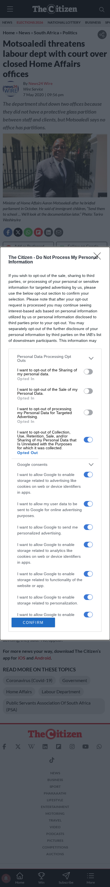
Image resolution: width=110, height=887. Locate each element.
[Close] (99, 257)
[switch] (88, 371)
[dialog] (55, 443)
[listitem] (55, 358)
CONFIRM (33, 622)
